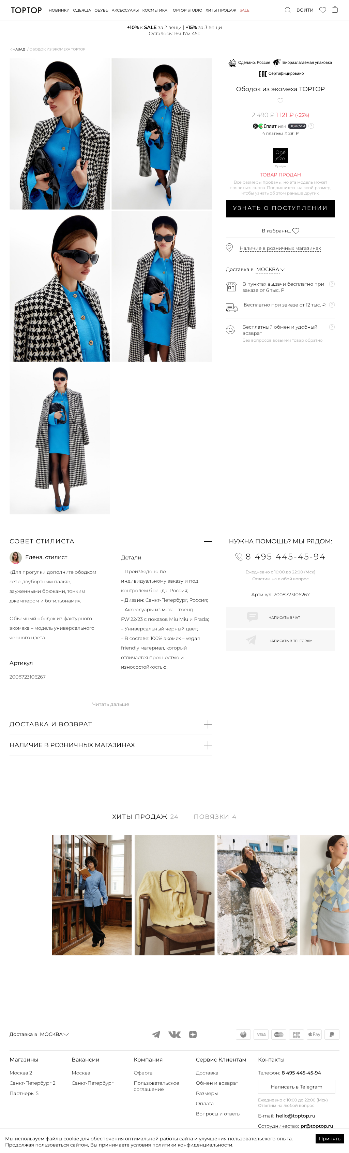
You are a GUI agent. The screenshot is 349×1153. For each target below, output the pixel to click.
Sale (244, 10)
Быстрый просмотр (91, 940)
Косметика (155, 10)
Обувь (101, 10)
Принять (329, 1139)
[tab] (145, 820)
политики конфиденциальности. (192, 1145)
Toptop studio (186, 10)
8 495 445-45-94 (301, 1073)
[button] (111, 541)
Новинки (59, 10)
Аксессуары (125, 10)
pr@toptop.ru (317, 1126)
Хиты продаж (221, 10)
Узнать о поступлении (280, 208)
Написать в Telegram (296, 1087)
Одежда (82, 10)
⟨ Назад (18, 49)
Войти (305, 10)
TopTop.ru (26, 10)
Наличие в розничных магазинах (280, 248)
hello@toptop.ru (296, 1116)
